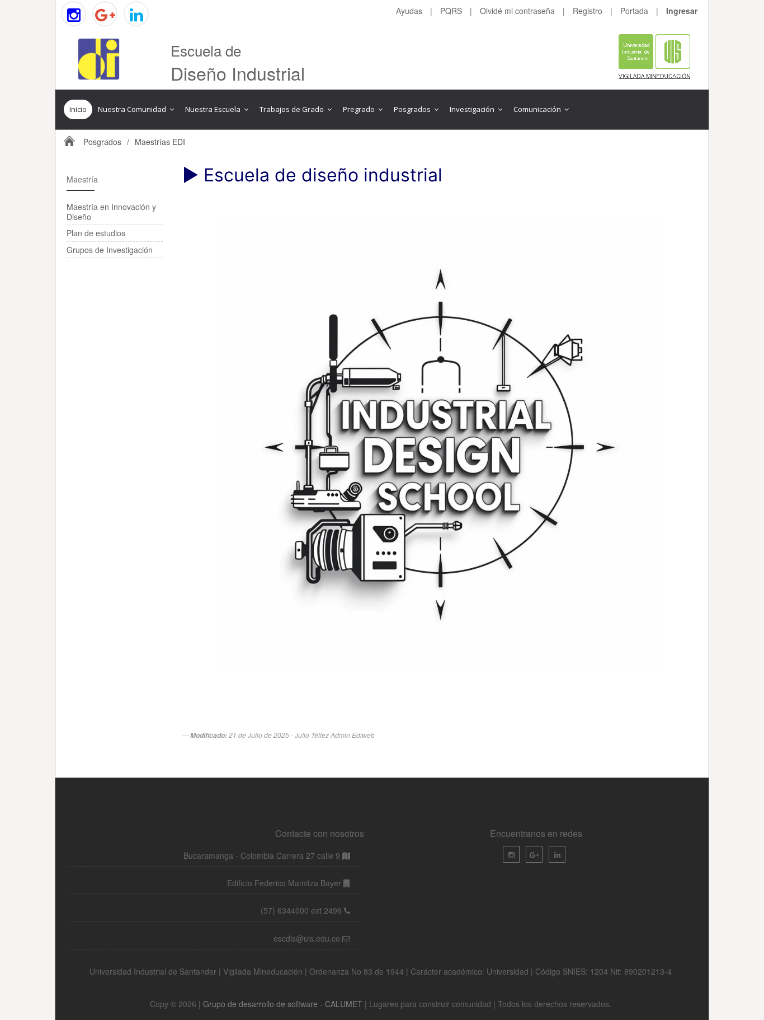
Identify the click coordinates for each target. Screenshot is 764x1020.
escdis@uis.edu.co (307, 938)
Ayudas (409, 10)
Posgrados (413, 109)
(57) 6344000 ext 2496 (301, 910)
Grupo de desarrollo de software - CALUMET (284, 1003)
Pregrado (359, 109)
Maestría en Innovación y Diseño (111, 211)
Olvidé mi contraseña (517, 10)
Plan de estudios (96, 232)
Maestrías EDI (160, 141)
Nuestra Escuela (213, 109)
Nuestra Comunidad (133, 109)
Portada (634, 10)
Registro (587, 10)
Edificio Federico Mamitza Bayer (285, 882)
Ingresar (681, 10)
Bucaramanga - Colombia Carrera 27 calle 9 (261, 855)
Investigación (473, 109)
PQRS (451, 10)
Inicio (78, 109)
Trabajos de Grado (293, 109)
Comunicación (538, 109)
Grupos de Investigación (110, 249)
